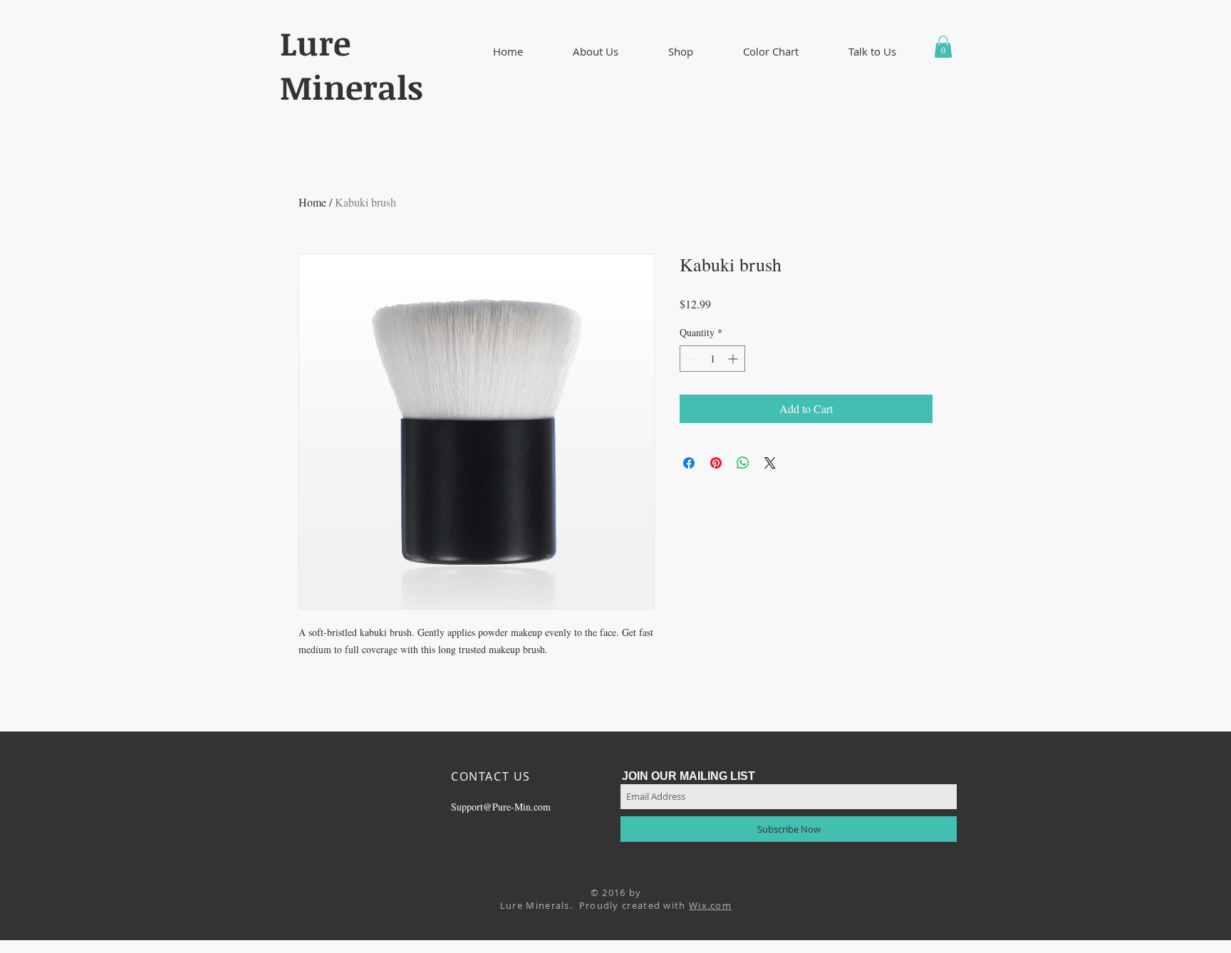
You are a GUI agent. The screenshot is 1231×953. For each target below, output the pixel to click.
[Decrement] (691, 358)
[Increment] (734, 358)
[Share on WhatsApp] (743, 463)
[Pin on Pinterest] (715, 463)
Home (312, 201)
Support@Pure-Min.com (501, 806)
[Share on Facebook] (688, 463)
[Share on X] (770, 463)
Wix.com (710, 905)
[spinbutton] (712, 358)
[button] (595, 51)
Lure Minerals (351, 65)
